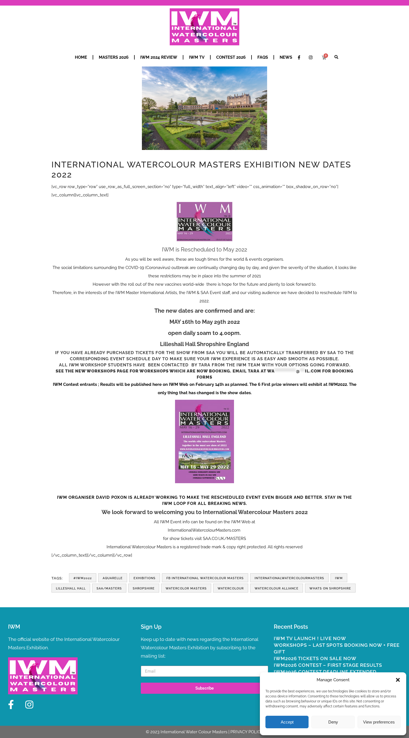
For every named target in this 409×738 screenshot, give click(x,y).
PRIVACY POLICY (246, 731)
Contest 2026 (231, 57)
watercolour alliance (277, 588)
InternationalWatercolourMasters (289, 578)
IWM (339, 578)
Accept (287, 722)
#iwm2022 (82, 578)
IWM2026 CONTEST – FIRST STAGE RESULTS (328, 665)
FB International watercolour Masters (205, 578)
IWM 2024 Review (158, 57)
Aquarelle (113, 578)
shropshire (144, 588)
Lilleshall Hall (71, 588)
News (286, 57)
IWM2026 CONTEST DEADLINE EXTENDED (325, 672)
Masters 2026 (114, 57)
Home (81, 57)
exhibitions (145, 578)
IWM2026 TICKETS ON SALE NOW (315, 658)
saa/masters (109, 588)
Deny (333, 722)
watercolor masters (186, 588)
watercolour (231, 588)
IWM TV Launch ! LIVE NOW (310, 638)
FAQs (262, 57)
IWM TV (196, 57)
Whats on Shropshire (330, 588)
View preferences (379, 722)
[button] (398, 680)
